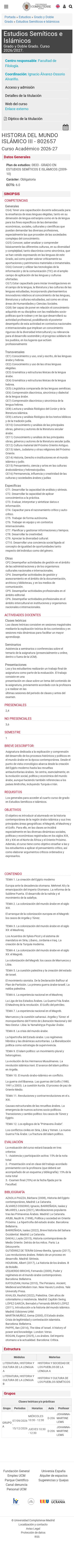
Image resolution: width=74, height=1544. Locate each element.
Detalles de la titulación (23, 96)
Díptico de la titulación (25, 119)
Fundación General (16, 1471)
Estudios (25, 17)
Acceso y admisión (20, 87)
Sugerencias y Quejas (53, 1480)
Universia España (53, 1471)
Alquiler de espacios (53, 1476)
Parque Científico (16, 1480)
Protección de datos (33, 1532)
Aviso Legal (33, 1528)
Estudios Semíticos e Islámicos (37, 21)
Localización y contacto (33, 1524)
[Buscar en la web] (71, 6)
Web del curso (16, 104)
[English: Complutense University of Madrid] (58, 6)
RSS (37, 1536)
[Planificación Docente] (66, 128)
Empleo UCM (16, 1476)
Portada (10, 17)
